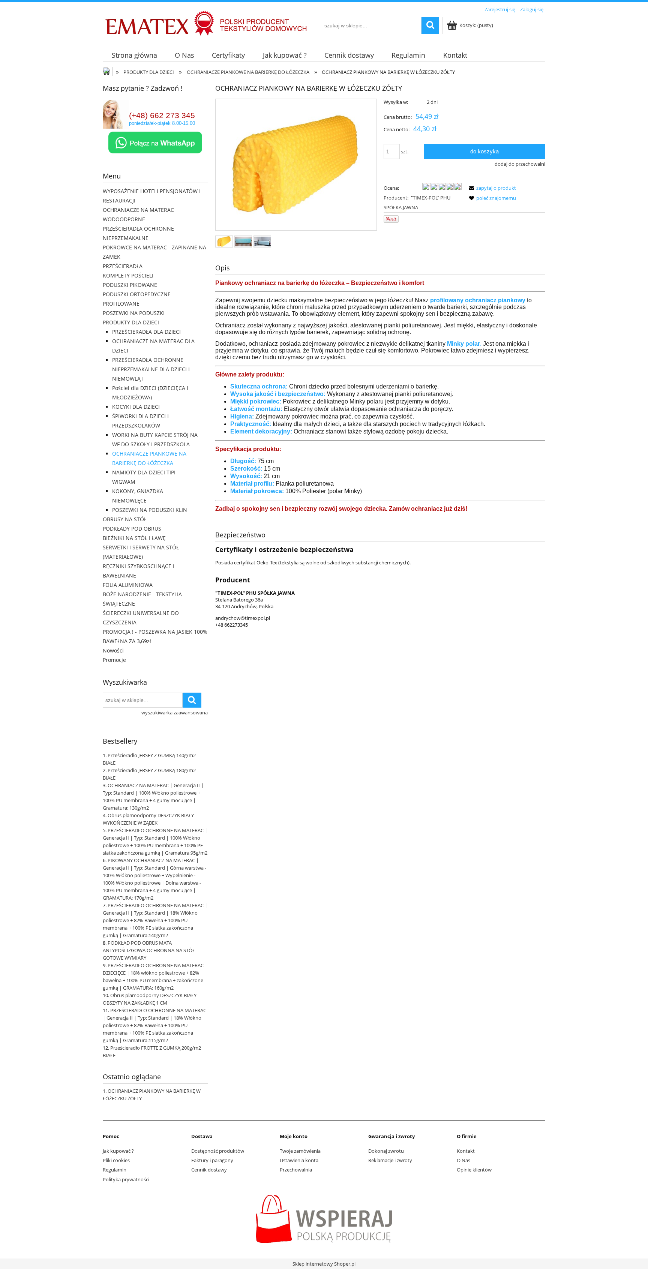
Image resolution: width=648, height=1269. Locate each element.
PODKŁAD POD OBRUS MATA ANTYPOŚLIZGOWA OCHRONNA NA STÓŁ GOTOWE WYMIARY (149, 950)
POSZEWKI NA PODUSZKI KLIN (149, 509)
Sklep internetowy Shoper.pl (324, 1263)
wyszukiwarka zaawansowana (174, 712)
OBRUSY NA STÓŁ (125, 519)
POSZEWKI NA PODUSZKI (134, 312)
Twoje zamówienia (300, 1151)
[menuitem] (134, 55)
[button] (491, 187)
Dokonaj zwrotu (386, 1151)
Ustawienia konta (299, 1160)
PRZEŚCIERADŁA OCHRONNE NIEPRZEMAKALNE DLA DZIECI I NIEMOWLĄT (151, 369)
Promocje (114, 659)
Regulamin (114, 1169)
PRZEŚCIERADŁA (122, 266)
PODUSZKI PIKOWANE (130, 284)
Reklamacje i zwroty (390, 1160)
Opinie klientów (474, 1169)
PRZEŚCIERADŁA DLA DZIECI (146, 331)
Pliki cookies (116, 1160)
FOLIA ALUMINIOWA (128, 584)
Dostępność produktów (217, 1151)
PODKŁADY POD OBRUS (132, 528)
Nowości (113, 650)
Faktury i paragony (212, 1160)
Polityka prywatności (126, 1179)
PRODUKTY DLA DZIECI (131, 322)
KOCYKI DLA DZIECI (136, 406)
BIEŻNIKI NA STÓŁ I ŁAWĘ (134, 538)
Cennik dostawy (209, 1169)
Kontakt (466, 1151)
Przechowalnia (296, 1169)
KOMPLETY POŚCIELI (128, 275)
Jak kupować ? (118, 1151)
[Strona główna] (146, 26)
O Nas (463, 1160)
